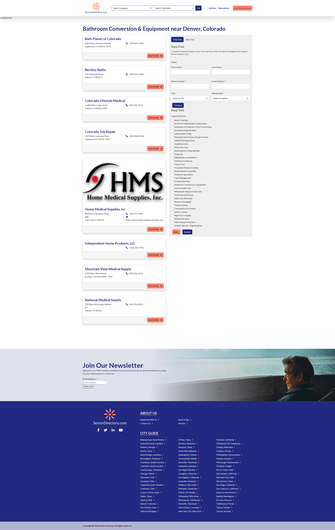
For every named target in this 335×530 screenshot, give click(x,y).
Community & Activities (185, 208)
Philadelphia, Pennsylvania (228, 454)
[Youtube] (121, 430)
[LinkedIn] (113, 430)
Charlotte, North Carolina (152, 466)
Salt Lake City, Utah (225, 477)
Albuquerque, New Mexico (152, 439)
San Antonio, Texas (224, 481)
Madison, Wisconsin (187, 485)
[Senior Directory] (96, 8)
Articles (212, 8)
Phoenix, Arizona (224, 458)
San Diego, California (225, 485)
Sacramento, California (226, 473)
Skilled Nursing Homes (184, 140)
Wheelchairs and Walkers (185, 157)
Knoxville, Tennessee (187, 462)
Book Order (184, 419)
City (173, 93)
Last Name (217, 67)
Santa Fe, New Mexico (226, 492)
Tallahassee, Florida (225, 503)
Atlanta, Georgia (147, 447)
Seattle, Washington (225, 496)
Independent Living (182, 133)
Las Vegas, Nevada (187, 470)
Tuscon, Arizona (223, 511)
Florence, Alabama (187, 443)
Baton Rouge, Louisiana (150, 454)
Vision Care (179, 164)
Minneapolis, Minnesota (189, 500)
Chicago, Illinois (147, 473)
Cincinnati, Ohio (147, 477)
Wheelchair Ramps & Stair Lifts (188, 191)
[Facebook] (98, 430)
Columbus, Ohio (147, 488)
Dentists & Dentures (183, 161)
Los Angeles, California (188, 477)
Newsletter (224, 8)
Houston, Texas (185, 447)
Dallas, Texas (146, 496)
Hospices (178, 154)
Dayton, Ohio (146, 500)
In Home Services (182, 181)
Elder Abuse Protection (184, 222)
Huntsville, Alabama (187, 451)
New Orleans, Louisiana (189, 507)
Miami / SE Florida (186, 492)
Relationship (218, 93)
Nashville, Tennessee (187, 503)
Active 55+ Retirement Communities (190, 123)
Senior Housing (181, 120)
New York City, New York (190, 511)
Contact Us (145, 423)
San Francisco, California (227, 488)
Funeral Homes (181, 205)
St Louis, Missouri (224, 500)
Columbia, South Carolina (151, 485)
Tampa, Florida (223, 507)
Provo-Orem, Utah (224, 470)
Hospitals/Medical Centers (186, 167)
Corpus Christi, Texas (150, 492)
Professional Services (183, 195)
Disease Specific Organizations (188, 225)
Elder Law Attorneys (183, 198)
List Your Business (242, 8)
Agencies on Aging (182, 215)
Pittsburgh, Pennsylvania (227, 462)
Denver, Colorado (148, 503)
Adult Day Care (181, 147)
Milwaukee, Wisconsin (188, 496)
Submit (187, 232)
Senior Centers (180, 212)
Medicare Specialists (183, 174)
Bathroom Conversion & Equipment (190, 184)
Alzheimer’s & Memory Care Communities (193, 127)
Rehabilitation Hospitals (185, 171)
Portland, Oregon (224, 466)
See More (154, 56)
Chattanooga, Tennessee (151, 470)
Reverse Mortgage (182, 201)
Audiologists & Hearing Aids (187, 150)
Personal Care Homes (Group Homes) (191, 137)
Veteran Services (181, 218)
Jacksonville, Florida (187, 458)
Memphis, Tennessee (187, 488)
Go (198, 8)
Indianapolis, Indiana (187, 454)
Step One (177, 39)
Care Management (182, 178)
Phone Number (178, 81)
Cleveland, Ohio (147, 481)
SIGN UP (88, 386)
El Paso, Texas (184, 439)
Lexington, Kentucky (187, 473)
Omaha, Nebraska (224, 447)
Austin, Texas (146, 451)
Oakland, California (225, 439)
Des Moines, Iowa (148, 507)
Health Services (181, 144)
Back (176, 232)
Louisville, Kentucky (187, 481)
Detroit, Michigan (148, 511)
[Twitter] (105, 430)
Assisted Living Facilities (185, 130)
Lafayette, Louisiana (187, 466)
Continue (178, 105)
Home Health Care (182, 188)
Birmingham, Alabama (150, 458)
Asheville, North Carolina (151, 443)
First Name (177, 67)
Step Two (190, 39)
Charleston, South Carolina (152, 462)
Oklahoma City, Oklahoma (228, 443)
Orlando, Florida (223, 451)
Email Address (219, 81)
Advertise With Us (148, 419)
